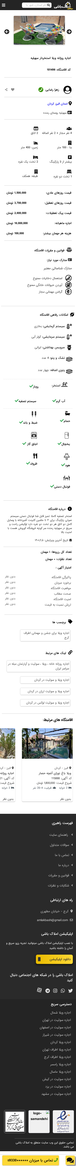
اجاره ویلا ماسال (60, 1071)
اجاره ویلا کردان (60, 1042)
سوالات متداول (59, 845)
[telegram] (47, 991)
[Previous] (7, 32)
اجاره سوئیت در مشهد (56, 1094)
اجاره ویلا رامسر (60, 1064)
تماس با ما (62, 855)
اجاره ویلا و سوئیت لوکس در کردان (47, 702)
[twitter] (70, 991)
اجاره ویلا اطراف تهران (56, 1049)
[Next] (69, 32)
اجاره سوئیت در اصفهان (55, 1027)
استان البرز (62, 104)
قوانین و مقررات (58, 875)
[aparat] (39, 991)
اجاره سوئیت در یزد (58, 1086)
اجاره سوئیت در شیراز (57, 1034)
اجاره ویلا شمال (60, 1012)
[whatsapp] (63, 991)
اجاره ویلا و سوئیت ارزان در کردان (48, 691)
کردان (51, 104)
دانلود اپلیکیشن (60, 959)
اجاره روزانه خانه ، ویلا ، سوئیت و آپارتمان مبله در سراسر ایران (38, 666)
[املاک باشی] (63, 5)
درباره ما (63, 865)
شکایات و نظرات (58, 885)
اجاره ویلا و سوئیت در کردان (51, 680)
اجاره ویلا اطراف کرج (57, 1057)
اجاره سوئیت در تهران (56, 1020)
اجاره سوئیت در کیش (56, 1079)
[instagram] (55, 991)
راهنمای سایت (59, 834)
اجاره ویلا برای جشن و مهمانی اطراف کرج (46, 635)
